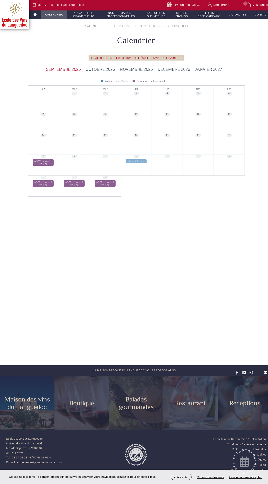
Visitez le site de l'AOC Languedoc (61, 5)
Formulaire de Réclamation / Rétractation (239, 439)
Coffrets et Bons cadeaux (209, 15)
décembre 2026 (174, 69)
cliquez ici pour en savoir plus (136, 476)
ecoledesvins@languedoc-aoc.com (39, 462)
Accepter (182, 477)
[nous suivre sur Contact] (265, 372)
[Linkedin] (243, 372)
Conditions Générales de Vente (246, 444)
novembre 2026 (136, 69)
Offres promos (181, 15)
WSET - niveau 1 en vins (43, 162)
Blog (263, 464)
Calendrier (54, 14)
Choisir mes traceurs (210, 477)
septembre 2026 (63, 69)
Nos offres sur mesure (156, 15)
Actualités (237, 14)
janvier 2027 (208, 69)
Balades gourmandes (136, 402)
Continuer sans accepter (245, 477)
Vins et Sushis (136, 161)
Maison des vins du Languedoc (27, 402)
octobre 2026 (100, 69)
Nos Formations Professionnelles (121, 15)
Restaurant (190, 403)
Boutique (81, 403)
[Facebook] (236, 372)
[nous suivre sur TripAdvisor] (258, 370)
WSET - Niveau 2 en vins (43, 183)
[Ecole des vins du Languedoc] (14, 14)
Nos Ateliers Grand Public (83, 15)
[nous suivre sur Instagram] (250, 372)
